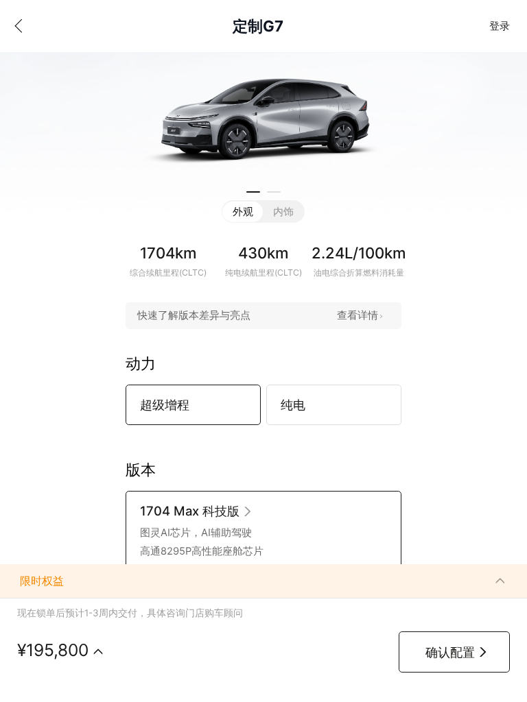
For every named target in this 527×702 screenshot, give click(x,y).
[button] (253, 192)
